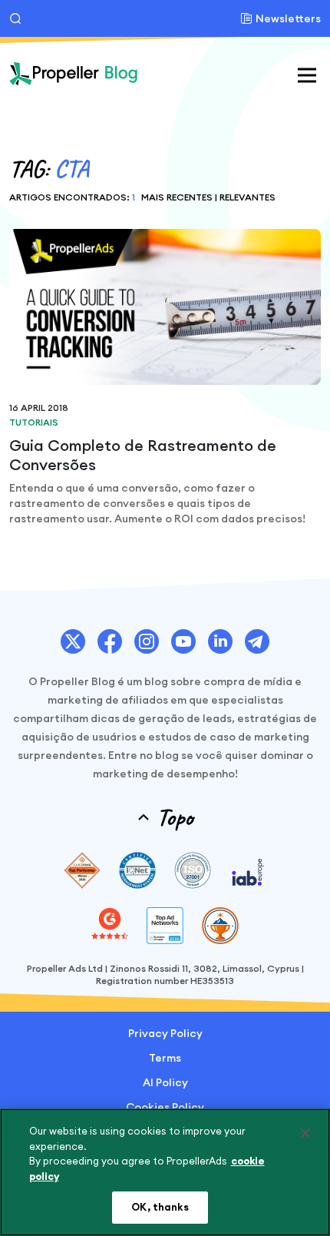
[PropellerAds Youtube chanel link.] (183, 641)
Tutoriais (33, 422)
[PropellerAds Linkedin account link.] (220, 641)
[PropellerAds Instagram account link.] (146, 641)
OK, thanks (159, 1207)
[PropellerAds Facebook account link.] (109, 641)
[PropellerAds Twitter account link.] (73, 641)
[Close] (305, 1133)
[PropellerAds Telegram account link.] (257, 641)
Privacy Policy (165, 1033)
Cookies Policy (165, 1107)
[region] (165, 1172)
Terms (165, 1058)
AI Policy (165, 1082)
